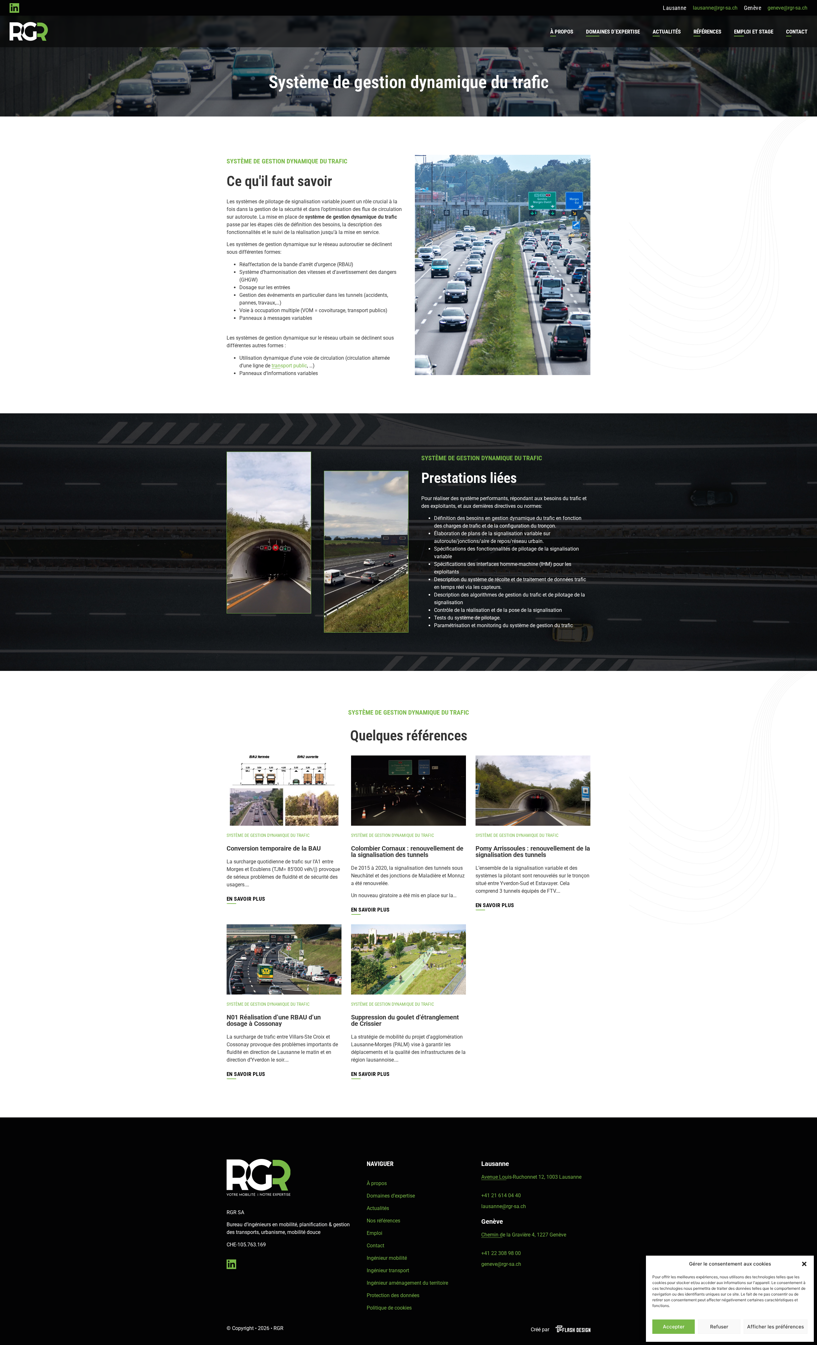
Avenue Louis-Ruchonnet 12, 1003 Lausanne (531, 1177)
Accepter (674, 1327)
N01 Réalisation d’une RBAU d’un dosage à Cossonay (274, 1020)
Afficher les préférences (775, 1327)
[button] (804, 1264)
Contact (796, 31)
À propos (561, 31)
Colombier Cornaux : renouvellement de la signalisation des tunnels (407, 852)
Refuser (719, 1327)
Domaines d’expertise (613, 31)
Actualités (667, 31)
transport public (289, 366)
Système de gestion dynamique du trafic (268, 835)
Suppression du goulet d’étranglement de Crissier (405, 1020)
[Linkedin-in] (14, 8)
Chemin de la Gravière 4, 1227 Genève (523, 1235)
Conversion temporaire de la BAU (274, 848)
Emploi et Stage (753, 31)
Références (707, 31)
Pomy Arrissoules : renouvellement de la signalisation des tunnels (533, 852)
